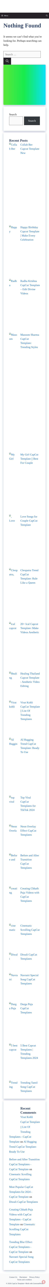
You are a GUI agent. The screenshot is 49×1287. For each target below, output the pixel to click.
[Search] (7, 61)
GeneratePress (38, 1283)
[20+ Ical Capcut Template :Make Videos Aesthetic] (13, 647)
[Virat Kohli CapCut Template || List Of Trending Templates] (13, 719)
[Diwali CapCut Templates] (13, 963)
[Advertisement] (24, 84)
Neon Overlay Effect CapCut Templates (28, 830)
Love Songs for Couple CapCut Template (28, 520)
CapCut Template (24, 6)
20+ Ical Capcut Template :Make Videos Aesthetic (29, 628)
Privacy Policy (34, 1277)
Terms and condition (24, 1280)
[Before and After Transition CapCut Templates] (13, 869)
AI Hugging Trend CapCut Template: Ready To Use (23, 1146)
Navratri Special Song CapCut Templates (29, 979)
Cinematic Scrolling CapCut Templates (30, 929)
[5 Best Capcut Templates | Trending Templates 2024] (13, 1062)
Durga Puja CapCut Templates (26, 1008)
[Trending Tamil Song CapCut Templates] (13, 1107)
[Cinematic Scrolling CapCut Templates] (13, 938)
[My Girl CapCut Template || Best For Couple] (13, 483)
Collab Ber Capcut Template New (29, 148)
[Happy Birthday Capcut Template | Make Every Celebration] (13, 252)
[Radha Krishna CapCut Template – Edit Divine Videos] (13, 306)
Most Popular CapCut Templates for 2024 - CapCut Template (21, 1191)
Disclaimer (23, 1277)
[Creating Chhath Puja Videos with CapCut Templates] (13, 905)
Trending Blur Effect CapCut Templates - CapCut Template (20, 1247)
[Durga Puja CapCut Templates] (13, 1022)
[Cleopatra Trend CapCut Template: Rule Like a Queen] (13, 595)
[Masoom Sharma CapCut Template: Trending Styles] (13, 392)
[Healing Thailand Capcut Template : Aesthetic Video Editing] (13, 686)
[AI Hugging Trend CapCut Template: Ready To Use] (13, 766)
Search (13, 114)
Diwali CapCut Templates (23, 1201)
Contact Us (13, 1277)
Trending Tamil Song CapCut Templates (29, 1086)
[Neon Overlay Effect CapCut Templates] (13, 838)
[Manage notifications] (43, 1282)
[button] (47, 16)
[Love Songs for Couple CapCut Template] (13, 541)
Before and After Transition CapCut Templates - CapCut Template (24, 1164)
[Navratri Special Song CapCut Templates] (13, 987)
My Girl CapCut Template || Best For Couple (29, 458)
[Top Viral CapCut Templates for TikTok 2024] (13, 809)
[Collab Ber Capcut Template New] (13, 184)
